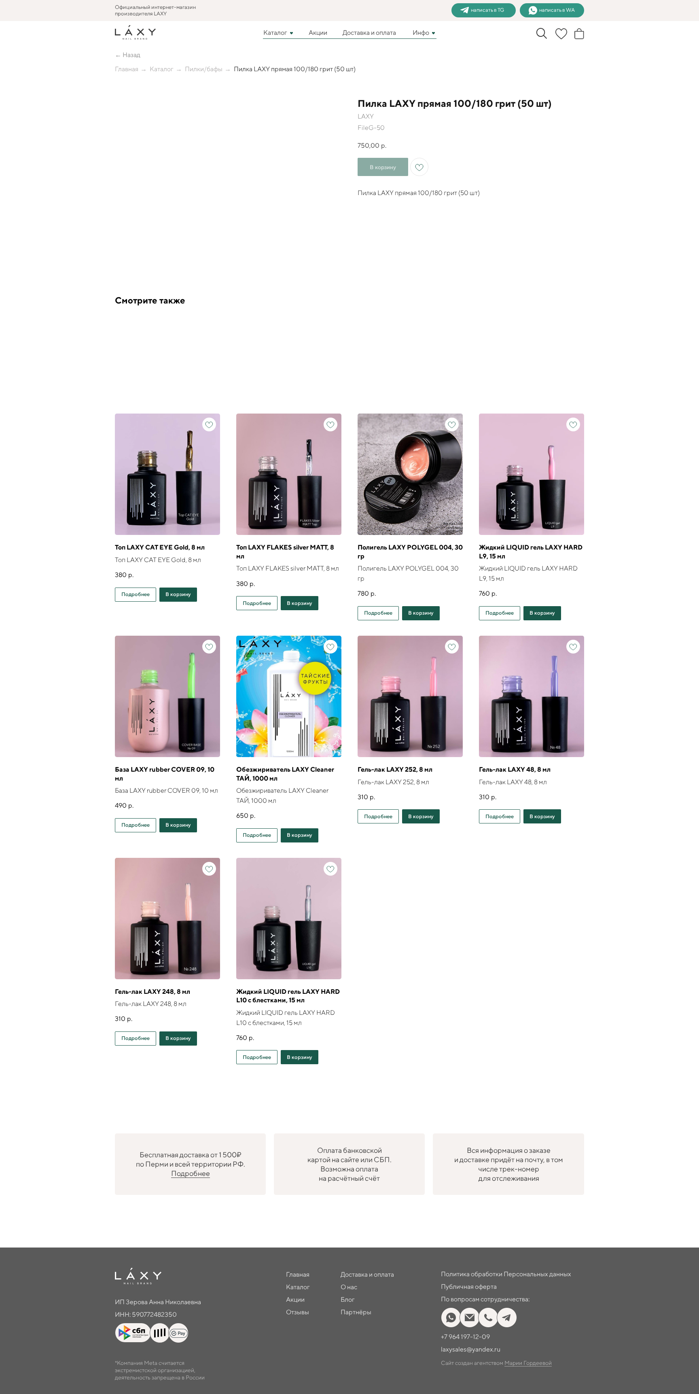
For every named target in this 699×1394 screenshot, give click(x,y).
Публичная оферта (469, 1286)
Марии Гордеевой (528, 1363)
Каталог (275, 32)
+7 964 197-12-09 (465, 1337)
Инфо (421, 32)
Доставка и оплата (369, 32)
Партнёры (356, 1312)
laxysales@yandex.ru (470, 1349)
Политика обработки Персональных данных (506, 1274)
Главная (126, 69)
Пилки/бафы (203, 69)
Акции (318, 32)
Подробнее (190, 1173)
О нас (349, 1287)
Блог (348, 1299)
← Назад (127, 55)
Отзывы (297, 1312)
